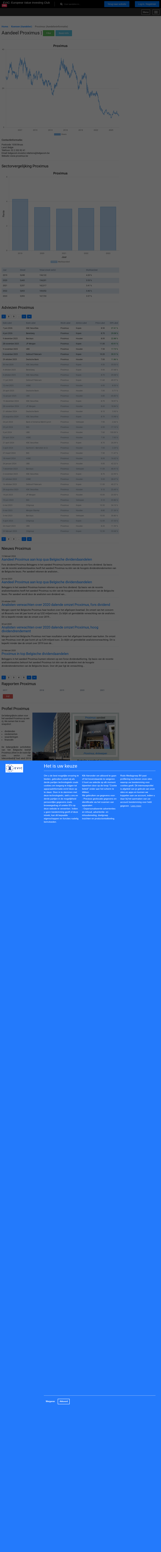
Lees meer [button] (136, 806)
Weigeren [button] (50, 1401)
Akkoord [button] (64, 1401)
